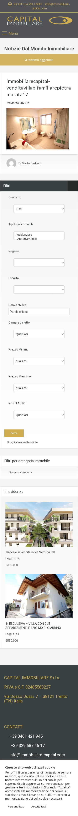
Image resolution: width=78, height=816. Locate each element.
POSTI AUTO (17, 403)
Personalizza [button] (16, 806)
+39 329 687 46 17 (28, 745)
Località (14, 278)
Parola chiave (17, 305)
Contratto (15, 197)
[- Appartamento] (39, 239)
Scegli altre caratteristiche (22, 442)
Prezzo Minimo (18, 349)
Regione (14, 251)
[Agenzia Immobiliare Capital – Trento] (39, 21)
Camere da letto (19, 322)
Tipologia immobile (21, 224)
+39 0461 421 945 (26, 736)
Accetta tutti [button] (38, 806)
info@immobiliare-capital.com (37, 754)
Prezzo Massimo (20, 376)
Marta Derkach (32, 163)
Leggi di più (12, 558)
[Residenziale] (39, 235)
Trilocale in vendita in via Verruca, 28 (30, 552)
